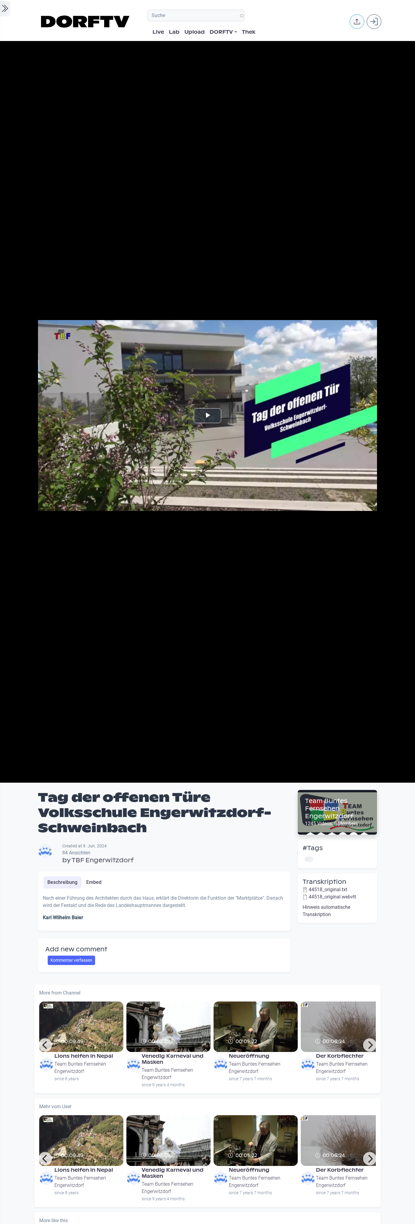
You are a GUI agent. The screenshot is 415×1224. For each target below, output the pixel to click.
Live (158, 32)
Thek (249, 32)
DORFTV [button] (221, 32)
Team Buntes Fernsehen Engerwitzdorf (329, 808)
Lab (174, 32)
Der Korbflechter (340, 1056)
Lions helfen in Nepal (83, 1056)
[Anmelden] (374, 21)
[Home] (86, 21)
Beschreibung (62, 882)
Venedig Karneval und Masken (173, 1059)
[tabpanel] (164, 910)
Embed (93, 882)
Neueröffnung (249, 1056)
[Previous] (45, 1045)
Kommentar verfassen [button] (71, 960)
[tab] (62, 882)
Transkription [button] (324, 882)
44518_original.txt (328, 889)
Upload (194, 32)
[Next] (369, 1045)
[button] (357, 21)
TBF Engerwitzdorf (103, 860)
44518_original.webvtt (332, 897)
